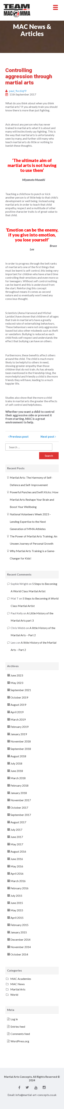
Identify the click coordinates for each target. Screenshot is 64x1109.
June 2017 (16, 836)
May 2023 (16, 682)
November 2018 (20, 741)
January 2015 (18, 932)
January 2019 (18, 734)
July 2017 (16, 829)
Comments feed (20, 1033)
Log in (14, 1019)
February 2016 (19, 888)
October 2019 (19, 697)
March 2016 (18, 881)
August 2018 (18, 756)
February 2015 (19, 925)
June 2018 (16, 770)
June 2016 (16, 859)
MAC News (17, 984)
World (14, 994)
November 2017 (20, 800)
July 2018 (16, 763)
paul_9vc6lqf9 (17, 90)
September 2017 (20, 814)
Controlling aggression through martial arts (28, 76)
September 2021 (20, 690)
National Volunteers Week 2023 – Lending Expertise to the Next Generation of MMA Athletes (30, 521)
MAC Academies (20, 978)
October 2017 (19, 807)
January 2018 (18, 793)
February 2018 (19, 785)
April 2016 (16, 873)
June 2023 (16, 675)
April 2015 (16, 917)
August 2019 (18, 704)
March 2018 (18, 778)
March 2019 (18, 719)
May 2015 (16, 910)
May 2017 (16, 844)
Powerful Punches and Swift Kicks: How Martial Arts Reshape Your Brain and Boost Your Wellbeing (34, 499)
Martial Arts (17, 989)
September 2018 (20, 748)
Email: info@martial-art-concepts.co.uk (32, 1094)
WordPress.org (19, 1041)
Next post (48, 436)
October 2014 (19, 954)
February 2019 (19, 726)
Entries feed (17, 1026)
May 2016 (16, 866)
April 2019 (16, 712)
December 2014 (20, 939)
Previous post (19, 436)
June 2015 (16, 902)
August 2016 (18, 851)
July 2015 (16, 895)
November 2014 (20, 947)
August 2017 (18, 822)
